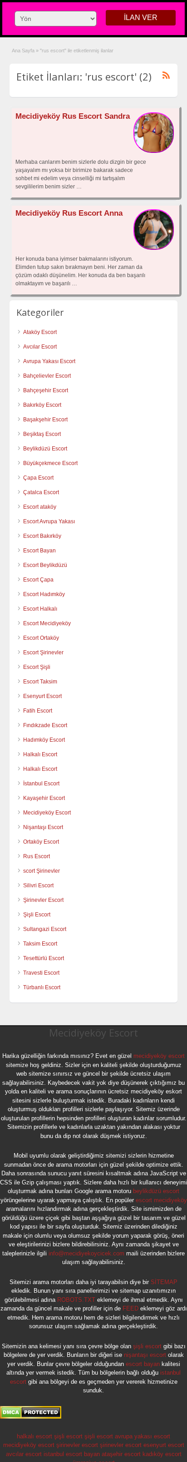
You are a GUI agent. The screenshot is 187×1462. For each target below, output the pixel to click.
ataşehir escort (121, 1454)
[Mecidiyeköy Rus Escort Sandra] (153, 151)
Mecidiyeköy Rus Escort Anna (69, 213)
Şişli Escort (36, 914)
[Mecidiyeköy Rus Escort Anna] (153, 248)
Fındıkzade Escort (45, 725)
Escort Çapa (38, 580)
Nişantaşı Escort (43, 827)
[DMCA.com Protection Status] (30, 1417)
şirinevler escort (77, 1445)
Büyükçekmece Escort (50, 463)
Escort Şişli (36, 667)
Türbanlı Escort (41, 987)
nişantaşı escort (145, 1354)
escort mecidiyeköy (161, 1200)
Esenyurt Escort (42, 696)
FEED (130, 1308)
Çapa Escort (38, 478)
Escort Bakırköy (42, 536)
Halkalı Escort (41, 754)
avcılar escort (24, 1454)
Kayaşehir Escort (44, 798)
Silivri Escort (38, 885)
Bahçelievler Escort (47, 376)
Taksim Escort (40, 944)
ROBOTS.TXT (76, 1299)
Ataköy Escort (40, 332)
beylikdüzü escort (156, 1191)
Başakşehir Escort (45, 419)
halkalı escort (34, 1436)
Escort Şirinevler (43, 652)
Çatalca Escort (41, 492)
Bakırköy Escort (42, 405)
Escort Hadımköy (44, 594)
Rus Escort (36, 856)
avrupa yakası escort (142, 1436)
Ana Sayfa (23, 50)
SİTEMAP (164, 1282)
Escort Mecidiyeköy (47, 623)
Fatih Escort (37, 711)
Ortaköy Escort (41, 842)
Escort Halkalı (40, 609)
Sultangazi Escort (44, 929)
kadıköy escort (162, 1454)
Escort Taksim (40, 681)
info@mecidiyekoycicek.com (86, 1253)
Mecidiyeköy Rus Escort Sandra (72, 116)
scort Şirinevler (41, 871)
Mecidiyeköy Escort (47, 812)
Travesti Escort (41, 973)
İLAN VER (140, 17)
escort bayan (143, 1364)
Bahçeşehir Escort (45, 390)
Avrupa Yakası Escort (49, 361)
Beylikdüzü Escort (45, 448)
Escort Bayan (39, 550)
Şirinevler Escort (43, 900)
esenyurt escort (163, 1445)
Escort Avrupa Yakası (49, 521)
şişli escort (147, 1346)
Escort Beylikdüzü (45, 565)
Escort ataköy (39, 507)
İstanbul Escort (41, 783)
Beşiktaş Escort (42, 434)
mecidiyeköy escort (159, 1055)
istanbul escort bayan (72, 1454)
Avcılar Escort (40, 347)
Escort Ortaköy (41, 638)
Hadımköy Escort (44, 740)
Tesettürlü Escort (43, 958)
